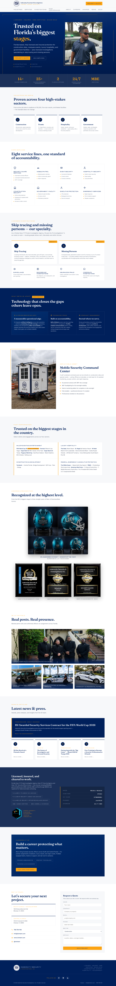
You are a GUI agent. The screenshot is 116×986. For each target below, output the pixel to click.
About (68, 9)
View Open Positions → (26, 869)
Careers (76, 9)
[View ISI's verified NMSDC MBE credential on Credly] (16, 813)
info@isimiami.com (19, 933)
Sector (65, 928)
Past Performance (54, 9)
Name (65, 902)
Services (28, 9)
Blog (100, 9)
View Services (38, 58)
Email (65, 915)
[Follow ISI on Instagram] (58, 978)
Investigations (40, 9)
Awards (86, 9)
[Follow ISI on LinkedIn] (67, 978)
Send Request (82, 948)
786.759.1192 (18, 929)
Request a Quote (94, 3)
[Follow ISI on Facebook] (63, 978)
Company (66, 908)
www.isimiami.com (19, 937)
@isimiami (17, 941)
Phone (65, 921)
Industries (18, 9)
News (94, 9)
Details (65, 935)
